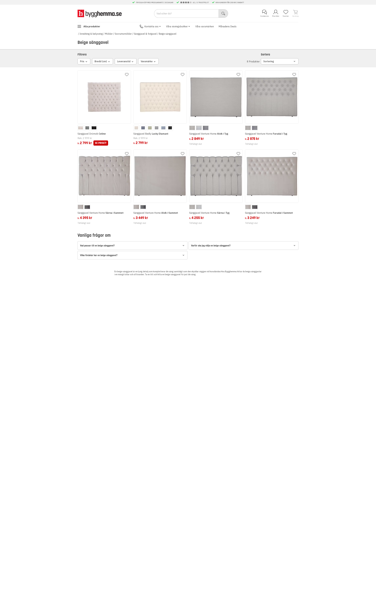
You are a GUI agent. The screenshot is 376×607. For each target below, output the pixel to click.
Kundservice (264, 16)
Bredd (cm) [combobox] (101, 61)
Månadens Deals (227, 26)
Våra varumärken (204, 26)
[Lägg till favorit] (126, 74)
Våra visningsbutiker (177, 26)
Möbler (109, 33)
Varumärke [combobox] (147, 61)
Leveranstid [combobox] (123, 61)
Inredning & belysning (91, 33)
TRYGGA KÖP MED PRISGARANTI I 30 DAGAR (154, 2)
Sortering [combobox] (268, 61)
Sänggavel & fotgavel (145, 33)
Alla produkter (91, 26)
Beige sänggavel (167, 33)
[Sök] (223, 13)
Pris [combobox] (82, 61)
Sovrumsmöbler (123, 33)
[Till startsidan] (100, 13)
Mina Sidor (275, 16)
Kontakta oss (151, 26)
